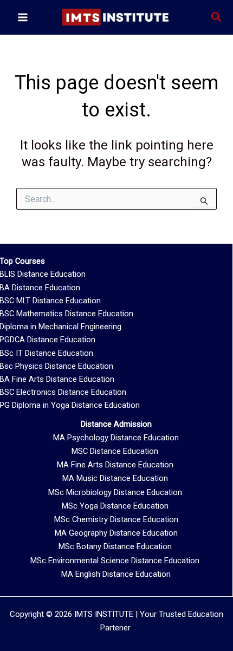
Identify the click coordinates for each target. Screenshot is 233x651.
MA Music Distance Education (115, 478)
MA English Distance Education (116, 574)
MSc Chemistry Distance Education (116, 519)
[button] (216, 17)
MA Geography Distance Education (116, 533)
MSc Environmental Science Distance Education (114, 560)
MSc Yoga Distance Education (115, 506)
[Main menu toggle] (23, 17)
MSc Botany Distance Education (115, 546)
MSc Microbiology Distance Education (115, 492)
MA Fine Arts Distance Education (115, 465)
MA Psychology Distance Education (116, 437)
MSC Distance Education (115, 451)
